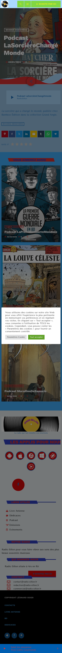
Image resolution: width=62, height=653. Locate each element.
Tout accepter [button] (36, 337)
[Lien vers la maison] (4, 4)
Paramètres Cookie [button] (16, 337)
